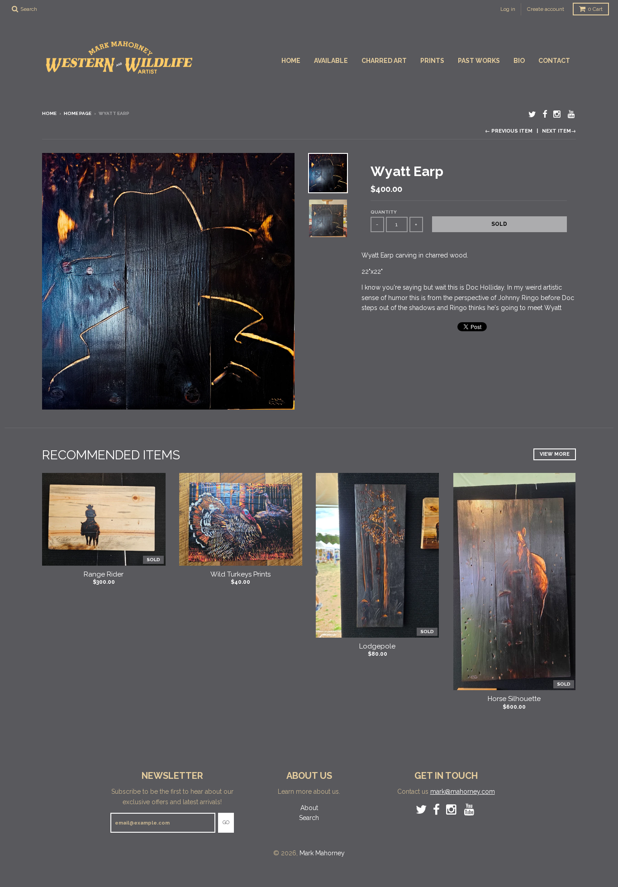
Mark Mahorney (322, 853)
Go (226, 822)
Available (331, 60)
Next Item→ (559, 131)
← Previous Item (508, 131)
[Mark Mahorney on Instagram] (557, 114)
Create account (545, 9)
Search (309, 817)
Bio (519, 60)
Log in (507, 9)
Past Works (479, 60)
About (309, 807)
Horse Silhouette (514, 699)
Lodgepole (377, 646)
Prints (432, 60)
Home (290, 60)
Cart (595, 9)
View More (555, 454)
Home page (77, 113)
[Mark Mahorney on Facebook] (544, 114)
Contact (554, 60)
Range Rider (104, 574)
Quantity (384, 212)
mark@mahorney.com (462, 791)
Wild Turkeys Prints (240, 574)
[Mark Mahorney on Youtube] (572, 114)
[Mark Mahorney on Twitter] (532, 114)
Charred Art (384, 60)
